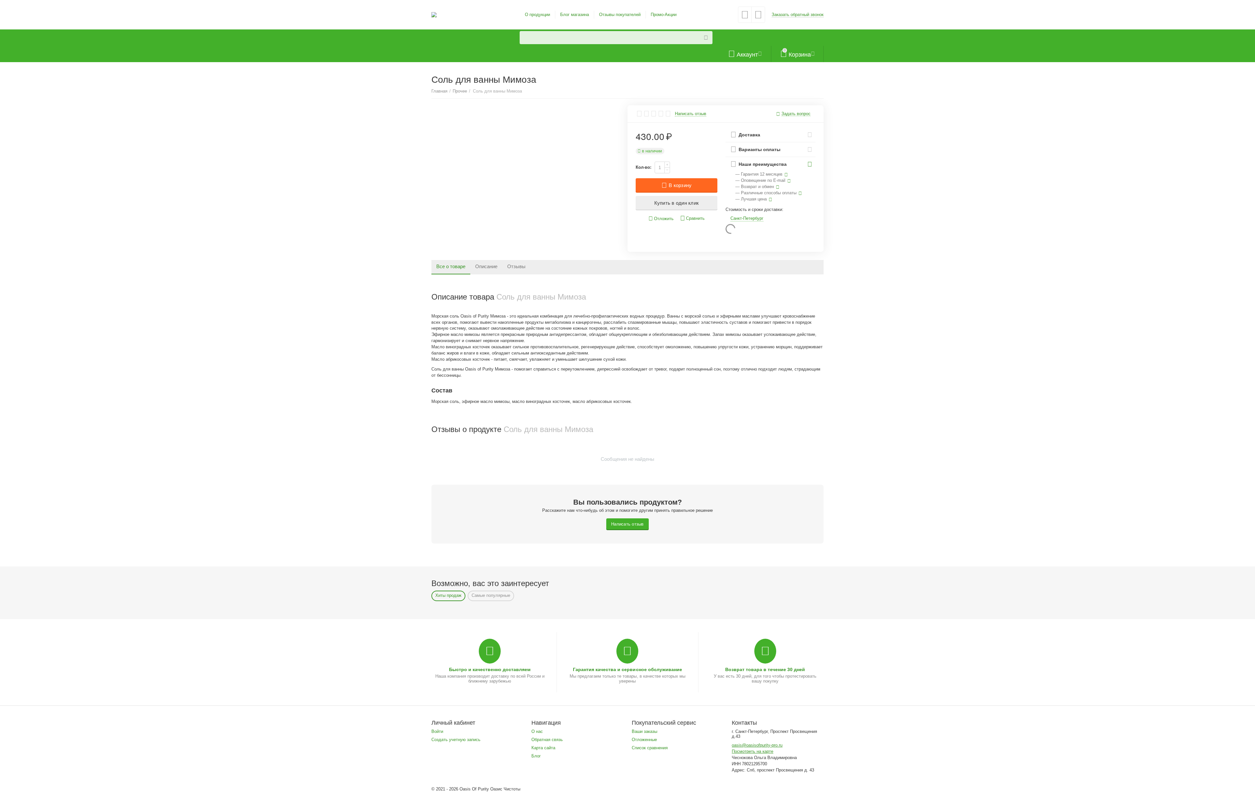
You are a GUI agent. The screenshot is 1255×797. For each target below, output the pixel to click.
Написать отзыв (690, 114)
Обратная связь (547, 739)
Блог (536, 756)
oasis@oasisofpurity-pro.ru (757, 745)
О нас (537, 731)
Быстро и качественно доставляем (489, 669)
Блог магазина (574, 14)
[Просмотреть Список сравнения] (758, 16)
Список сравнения (650, 747)
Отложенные (644, 739)
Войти (437, 731)
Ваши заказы (644, 731)
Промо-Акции (664, 14)
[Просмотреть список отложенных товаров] (745, 16)
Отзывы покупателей (620, 14)
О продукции (537, 14)
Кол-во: (643, 167)
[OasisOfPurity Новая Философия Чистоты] (434, 14)
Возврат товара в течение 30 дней (765, 669)
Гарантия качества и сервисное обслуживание (627, 669)
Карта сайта (543, 747)
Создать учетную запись (455, 739)
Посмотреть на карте (752, 751)
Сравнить (695, 218)
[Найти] (705, 37)
